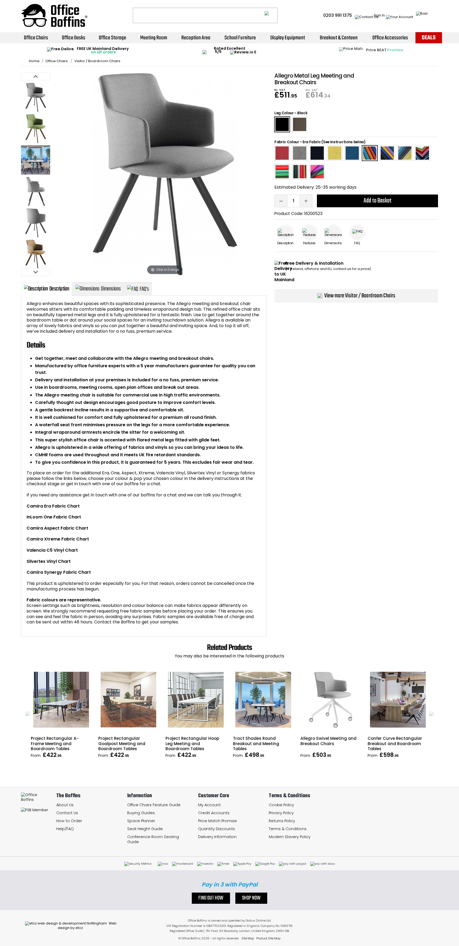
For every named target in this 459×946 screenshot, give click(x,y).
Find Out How (210, 898)
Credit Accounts (214, 813)
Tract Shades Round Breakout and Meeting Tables (256, 743)
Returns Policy (282, 820)
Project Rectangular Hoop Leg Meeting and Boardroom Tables (192, 743)
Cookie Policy (281, 805)
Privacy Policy (281, 813)
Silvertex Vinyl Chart (49, 561)
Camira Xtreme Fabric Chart (58, 539)
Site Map (247, 938)
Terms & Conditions (288, 828)
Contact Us (67, 813)
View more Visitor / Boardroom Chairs (359, 295)
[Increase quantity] (306, 201)
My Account (209, 805)
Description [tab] (59, 288)
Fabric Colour (286, 142)
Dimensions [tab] (111, 288)
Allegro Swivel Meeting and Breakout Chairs (328, 741)
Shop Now (251, 898)
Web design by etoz (87, 925)
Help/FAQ (65, 828)
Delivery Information (217, 836)
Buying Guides (141, 813)
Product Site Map (268, 938)
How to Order (69, 820)
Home (34, 61)
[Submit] (271, 15)
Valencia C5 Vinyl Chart (52, 550)
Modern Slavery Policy (290, 836)
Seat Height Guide (145, 828)
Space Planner (141, 820)
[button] (28, 714)
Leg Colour (284, 113)
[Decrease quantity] (280, 201)
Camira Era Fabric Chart (53, 506)
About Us (65, 805)
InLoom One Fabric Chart (54, 517)
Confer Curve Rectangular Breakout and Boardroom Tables (395, 743)
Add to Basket (378, 201)
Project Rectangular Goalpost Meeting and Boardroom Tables (121, 743)
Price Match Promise (217, 820)
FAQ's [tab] (144, 289)
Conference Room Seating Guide (153, 839)
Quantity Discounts (216, 828)
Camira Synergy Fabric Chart (59, 572)
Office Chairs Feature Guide (154, 805)
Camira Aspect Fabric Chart (57, 528)
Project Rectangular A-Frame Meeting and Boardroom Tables (55, 743)
